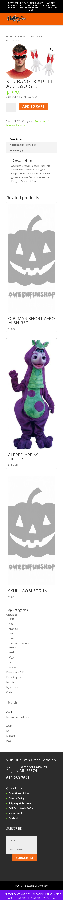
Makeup (13, 647)
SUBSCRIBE (25, 857)
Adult (11, 618)
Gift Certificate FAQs (21, 808)
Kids (11, 623)
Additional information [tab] (23, 144)
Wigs (11, 657)
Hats (11, 662)
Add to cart (33, 106)
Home (9, 36)
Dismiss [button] (51, 898)
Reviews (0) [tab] (16, 150)
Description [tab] (16, 139)
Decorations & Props (17, 672)
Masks (12, 652)
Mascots (13, 628)
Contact (10, 692)
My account (15, 813)
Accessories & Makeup (18, 643)
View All (13, 638)
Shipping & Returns (20, 803)
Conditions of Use (19, 793)
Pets (11, 633)
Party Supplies (13, 677)
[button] (51, 49)
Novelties (11, 682)
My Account (12, 687)
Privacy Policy (16, 798)
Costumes (19, 36)
